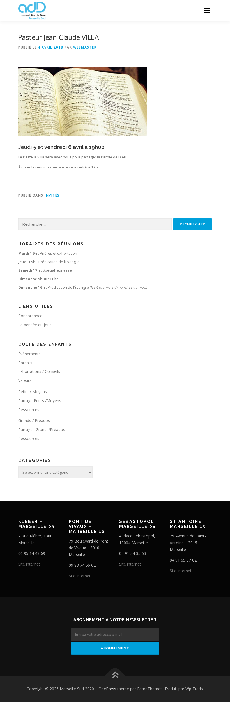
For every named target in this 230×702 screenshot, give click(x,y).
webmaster (85, 47)
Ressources (28, 409)
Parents (25, 362)
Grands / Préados (34, 420)
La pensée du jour (34, 324)
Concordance (30, 315)
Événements (29, 353)
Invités (52, 195)
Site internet (29, 564)
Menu (207, 10)
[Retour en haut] (115, 676)
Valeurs (24, 380)
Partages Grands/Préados (41, 429)
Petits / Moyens (32, 391)
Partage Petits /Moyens (39, 400)
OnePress (107, 688)
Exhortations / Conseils (39, 371)
